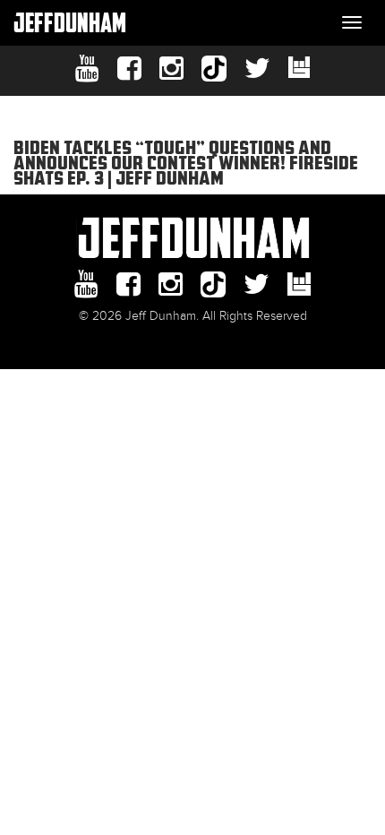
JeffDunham (69, 22)
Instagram (171, 68)
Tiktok (214, 69)
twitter (257, 68)
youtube (87, 68)
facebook (129, 68)
